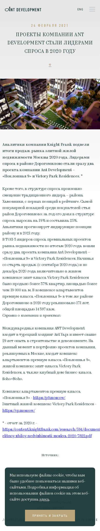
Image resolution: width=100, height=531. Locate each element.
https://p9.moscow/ (49, 397)
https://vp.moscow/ (18, 410)
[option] (50, 104)
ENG (80, 9)
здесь (44, 499)
